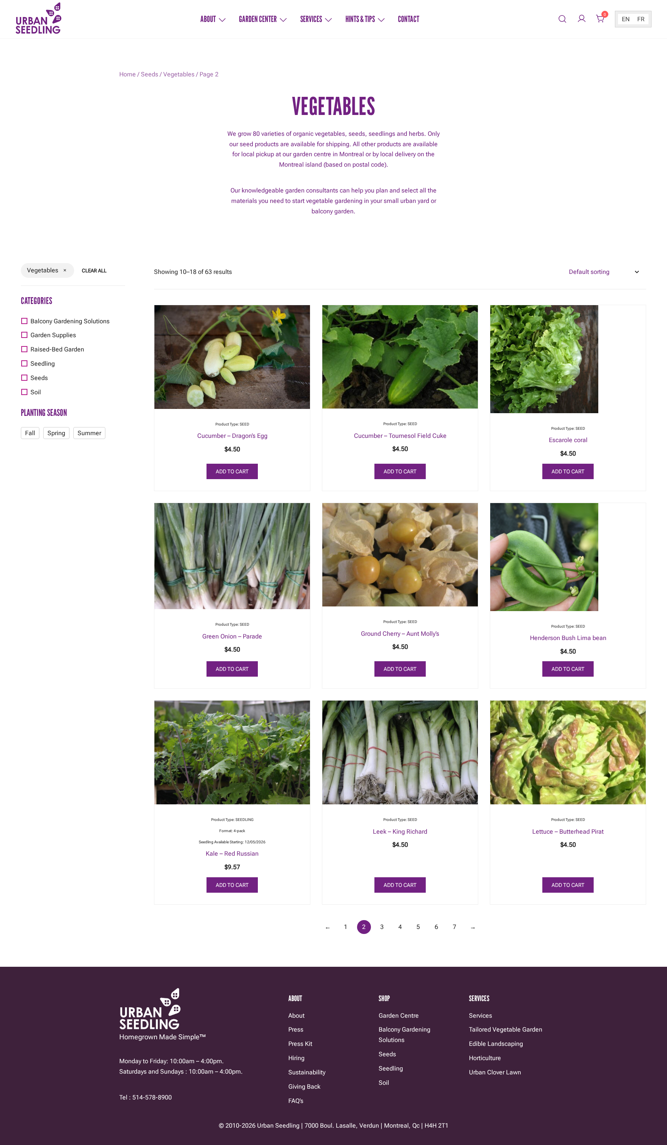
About (208, 19)
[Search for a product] (562, 19)
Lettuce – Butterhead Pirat (568, 831)
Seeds (149, 74)
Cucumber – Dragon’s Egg (232, 435)
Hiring (296, 1058)
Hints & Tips (360, 19)
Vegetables (179, 74)
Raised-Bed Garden (57, 349)
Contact (408, 19)
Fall (30, 433)
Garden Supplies (53, 335)
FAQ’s (295, 1100)
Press (295, 1029)
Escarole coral (568, 440)
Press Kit (300, 1043)
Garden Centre (399, 1015)
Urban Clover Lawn (495, 1072)
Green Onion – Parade (232, 636)
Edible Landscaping (496, 1043)
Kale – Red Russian (232, 853)
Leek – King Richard (400, 831)
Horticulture (485, 1058)
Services (311, 19)
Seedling (42, 363)
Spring (56, 433)
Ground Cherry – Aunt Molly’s (400, 633)
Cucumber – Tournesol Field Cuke (400, 435)
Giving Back (304, 1086)
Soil (35, 392)
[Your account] (581, 19)
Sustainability (306, 1072)
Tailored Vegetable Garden (505, 1029)
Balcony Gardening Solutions (70, 321)
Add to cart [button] (232, 471)
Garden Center (258, 19)
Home (127, 74)
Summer (89, 433)
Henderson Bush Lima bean (568, 638)
